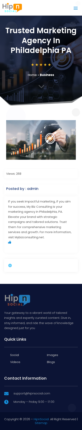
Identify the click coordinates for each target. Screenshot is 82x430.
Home (32, 75)
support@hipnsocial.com (32, 393)
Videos (15, 362)
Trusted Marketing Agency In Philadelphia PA (41, 40)
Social (14, 355)
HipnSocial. (41, 419)
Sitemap (41, 423)
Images (52, 355)
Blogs (51, 362)
